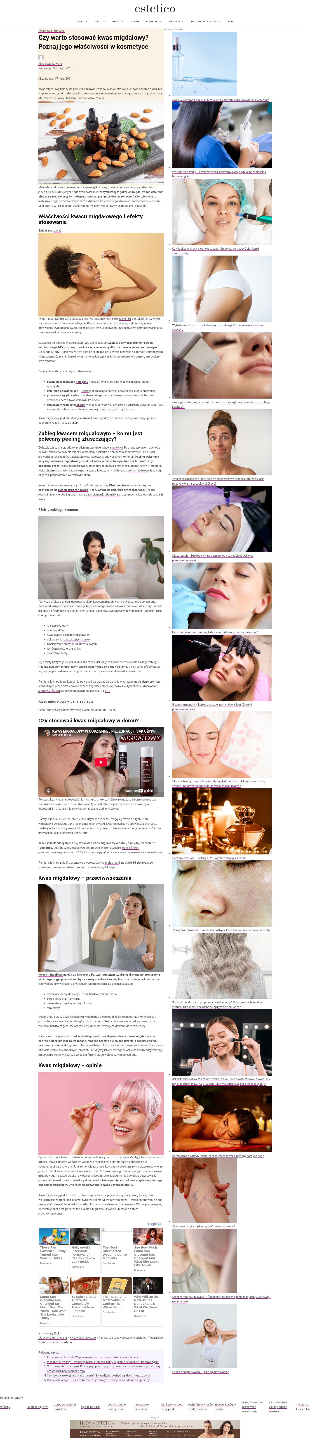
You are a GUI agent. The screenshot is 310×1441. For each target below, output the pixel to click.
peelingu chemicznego (126, 1171)
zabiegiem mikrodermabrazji (103, 494)
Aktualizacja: (55, 78)
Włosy (115, 21)
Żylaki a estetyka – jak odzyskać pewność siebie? (203, 1226)
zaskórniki (125, 318)
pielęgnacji (112, 862)
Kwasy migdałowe (50, 974)
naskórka (117, 447)
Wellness (174, 21)
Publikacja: (55, 68)
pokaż (57, 230)
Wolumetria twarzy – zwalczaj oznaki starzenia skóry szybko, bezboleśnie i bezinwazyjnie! (103, 1362)
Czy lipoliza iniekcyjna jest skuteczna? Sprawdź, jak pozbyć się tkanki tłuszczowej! (99, 1375)
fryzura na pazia (90, 1407)
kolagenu (82, 382)
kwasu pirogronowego (73, 490)
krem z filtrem (130, 847)
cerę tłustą (107, 409)
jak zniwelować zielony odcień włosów (278, 1406)
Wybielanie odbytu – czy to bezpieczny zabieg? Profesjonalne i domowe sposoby (98, 1380)
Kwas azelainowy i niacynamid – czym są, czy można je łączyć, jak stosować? (220, 99)
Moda (231, 21)
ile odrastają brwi (37, 1407)
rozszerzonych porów (76, 639)
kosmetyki (53, 409)
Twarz (80, 21)
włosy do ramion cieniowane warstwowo (252, 1406)
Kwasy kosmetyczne (51, 30)
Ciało (98, 21)
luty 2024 (54, 1333)
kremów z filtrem (49, 690)
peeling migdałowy (137, 470)
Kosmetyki (152, 21)
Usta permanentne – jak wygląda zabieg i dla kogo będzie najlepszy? (215, 632)
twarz (85, 391)
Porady (135, 21)
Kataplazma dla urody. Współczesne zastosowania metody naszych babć (93, 1357)
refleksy (5, 1407)
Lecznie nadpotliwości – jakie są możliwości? (200, 1372)
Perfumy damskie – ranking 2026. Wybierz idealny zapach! (208, 858)
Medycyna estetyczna (204, 21)
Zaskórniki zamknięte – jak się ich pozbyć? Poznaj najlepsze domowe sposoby (221, 930)
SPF (107, 690)
